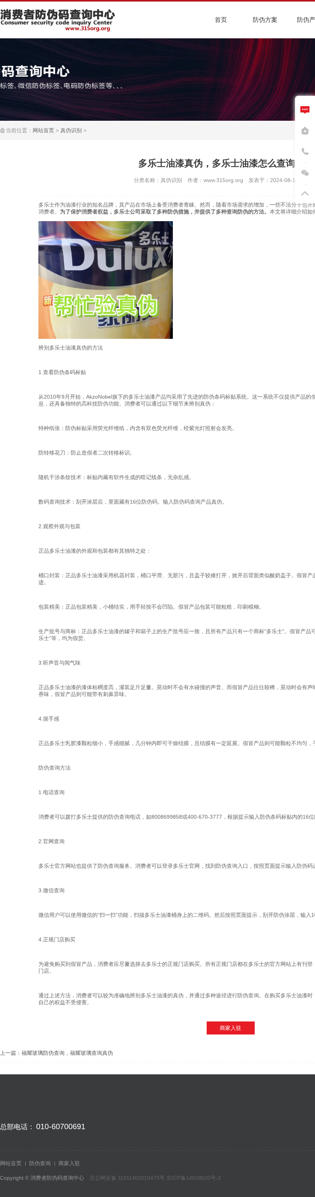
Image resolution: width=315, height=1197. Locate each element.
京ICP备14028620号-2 (193, 1178)
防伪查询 (40, 1163)
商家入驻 (230, 1028)
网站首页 (43, 130)
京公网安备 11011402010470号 (128, 1178)
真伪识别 (71, 130)
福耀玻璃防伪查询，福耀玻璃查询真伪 (67, 1053)
